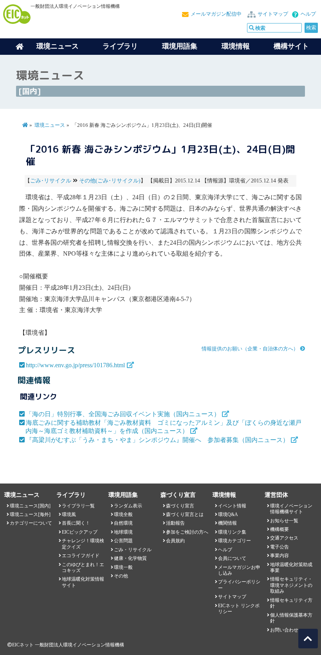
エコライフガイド (80, 555)
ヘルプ (308, 14)
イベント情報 (232, 506)
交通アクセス (284, 538)
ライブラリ (120, 46)
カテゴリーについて (31, 523)
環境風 (69, 514)
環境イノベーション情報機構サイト (291, 508)
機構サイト (291, 46)
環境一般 (123, 567)
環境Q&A (228, 514)
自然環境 (123, 523)
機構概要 (279, 529)
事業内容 (279, 555)
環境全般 (123, 514)
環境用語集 (179, 46)
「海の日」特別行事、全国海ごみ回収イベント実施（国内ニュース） (123, 414)
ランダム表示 (128, 506)
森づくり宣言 (180, 506)
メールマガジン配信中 (216, 14)
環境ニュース (49, 125)
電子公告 (279, 547)
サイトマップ (273, 14)
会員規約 (175, 540)
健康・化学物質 (130, 558)
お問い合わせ (284, 630)
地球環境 (123, 532)
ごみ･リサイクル (50, 181)
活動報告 (175, 523)
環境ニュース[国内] (30, 506)
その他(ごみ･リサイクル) (110, 181)
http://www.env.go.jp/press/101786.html (75, 365)
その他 (121, 576)
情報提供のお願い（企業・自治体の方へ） (250, 349)
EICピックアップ (79, 532)
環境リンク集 (232, 532)
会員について (232, 558)
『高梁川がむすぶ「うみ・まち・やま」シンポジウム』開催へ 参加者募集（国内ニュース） (157, 440)
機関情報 (227, 523)
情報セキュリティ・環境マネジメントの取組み (291, 585)
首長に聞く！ (76, 523)
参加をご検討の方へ (187, 532)
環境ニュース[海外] (30, 514)
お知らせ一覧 (284, 520)
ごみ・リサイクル (132, 549)
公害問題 (123, 540)
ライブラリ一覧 (78, 506)
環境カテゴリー (234, 540)
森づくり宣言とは (185, 514)
